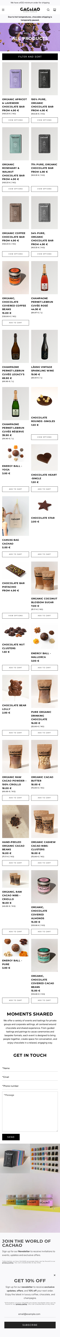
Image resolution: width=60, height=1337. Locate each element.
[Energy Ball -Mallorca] (44, 636)
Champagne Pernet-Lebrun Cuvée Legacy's (13, 371)
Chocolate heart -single (44, 476)
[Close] (54, 1275)
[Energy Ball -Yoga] (15, 453)
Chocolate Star (43, 518)
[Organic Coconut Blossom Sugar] (44, 578)
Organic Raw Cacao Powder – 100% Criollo (14, 781)
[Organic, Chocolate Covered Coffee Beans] (15, 277)
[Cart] (54, 10)
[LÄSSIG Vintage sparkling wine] (44, 346)
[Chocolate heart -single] (44, 457)
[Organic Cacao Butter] (44, 756)
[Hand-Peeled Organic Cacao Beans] (15, 821)
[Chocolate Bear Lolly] (15, 688)
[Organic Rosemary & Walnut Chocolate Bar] (15, 143)
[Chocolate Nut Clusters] (15, 631)
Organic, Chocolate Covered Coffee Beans (14, 304)
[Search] (48, 10)
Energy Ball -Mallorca (41, 655)
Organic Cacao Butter (42, 779)
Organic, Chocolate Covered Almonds (39, 913)
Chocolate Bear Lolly (14, 707)
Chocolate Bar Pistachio (13, 585)
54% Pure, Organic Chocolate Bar (42, 237)
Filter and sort (30, 56)
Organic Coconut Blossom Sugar (44, 600)
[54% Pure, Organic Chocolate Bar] (44, 212)
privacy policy (7, 1263)
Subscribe (30, 1325)
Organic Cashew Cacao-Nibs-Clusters (43, 846)
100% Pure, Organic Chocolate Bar (42, 103)
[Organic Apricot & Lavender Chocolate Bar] (15, 78)
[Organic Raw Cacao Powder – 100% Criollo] (15, 756)
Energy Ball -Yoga (12, 468)
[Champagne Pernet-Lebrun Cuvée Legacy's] (15, 346)
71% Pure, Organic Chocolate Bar (44, 166)
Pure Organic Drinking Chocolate (41, 716)
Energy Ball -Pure (12, 962)
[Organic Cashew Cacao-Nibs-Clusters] (44, 821)
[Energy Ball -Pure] (15, 947)
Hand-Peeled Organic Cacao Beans (13, 846)
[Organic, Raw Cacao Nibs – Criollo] (15, 879)
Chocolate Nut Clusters (13, 646)
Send (11, 1137)
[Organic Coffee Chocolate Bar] (15, 212)
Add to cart (15, 323)
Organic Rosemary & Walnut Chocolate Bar (13, 170)
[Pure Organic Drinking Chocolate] (44, 691)
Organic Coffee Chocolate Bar (13, 235)
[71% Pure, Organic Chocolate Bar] (44, 143)
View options (15, 120)
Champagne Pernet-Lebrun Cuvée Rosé (42, 302)
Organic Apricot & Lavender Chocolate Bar (14, 103)
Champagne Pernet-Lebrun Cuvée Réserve (13, 428)
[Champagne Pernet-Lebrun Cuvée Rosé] (44, 277)
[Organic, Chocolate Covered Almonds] (44, 886)
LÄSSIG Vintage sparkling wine (42, 369)
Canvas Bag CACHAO (10, 542)
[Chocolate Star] (44, 505)
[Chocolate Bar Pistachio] (15, 570)
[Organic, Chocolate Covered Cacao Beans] (44, 955)
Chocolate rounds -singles (43, 419)
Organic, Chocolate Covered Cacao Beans (42, 981)
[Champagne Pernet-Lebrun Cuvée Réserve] (15, 403)
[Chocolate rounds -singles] (44, 400)
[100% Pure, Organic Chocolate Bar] (44, 78)
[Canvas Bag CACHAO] (15, 516)
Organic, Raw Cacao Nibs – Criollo (12, 895)
